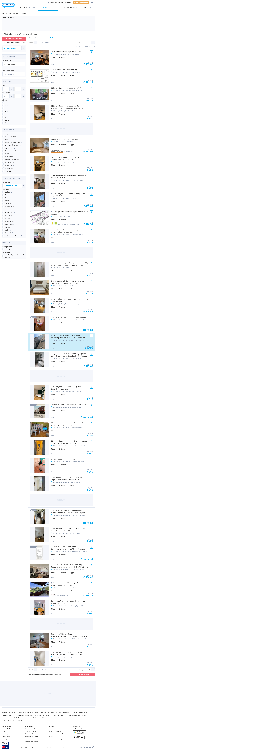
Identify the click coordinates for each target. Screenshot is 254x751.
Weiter (47, 42)
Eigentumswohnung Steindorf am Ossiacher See (38, 715)
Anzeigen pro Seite (82, 670)
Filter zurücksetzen (49, 38)
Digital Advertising (54, 729)
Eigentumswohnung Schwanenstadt (76, 715)
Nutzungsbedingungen (31, 734)
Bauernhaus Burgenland (62, 712)
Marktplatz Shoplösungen (56, 739)
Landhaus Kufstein (40, 718)
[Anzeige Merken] (91, 52)
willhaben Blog (6, 736)
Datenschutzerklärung (31, 741)
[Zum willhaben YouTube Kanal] (87, 747)
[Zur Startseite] (8, 6)
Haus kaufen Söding (74, 718)
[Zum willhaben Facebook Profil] (93, 747)
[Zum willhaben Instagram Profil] (81, 747)
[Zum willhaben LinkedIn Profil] (90, 747)
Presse (3, 731)
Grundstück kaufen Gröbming (79, 712)
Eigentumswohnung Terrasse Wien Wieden (13, 720)
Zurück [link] (31, 42)
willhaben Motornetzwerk (56, 734)
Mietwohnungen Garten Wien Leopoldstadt (42, 712)
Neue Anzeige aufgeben (81, 2)
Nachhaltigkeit (6, 734)
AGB (22, 747)
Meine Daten (28, 739)
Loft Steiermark (19, 715)
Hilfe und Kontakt (30, 729)
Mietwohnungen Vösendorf (9, 712)
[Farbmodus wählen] (92, 2)
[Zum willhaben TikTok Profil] (84, 747)
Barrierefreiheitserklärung (32, 736)
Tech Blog (4, 739)
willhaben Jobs (53, 736)
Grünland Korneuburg (8, 715)
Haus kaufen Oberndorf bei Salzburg (57, 718)
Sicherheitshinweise (30, 731)
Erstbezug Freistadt (23, 712)
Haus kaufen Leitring (59, 715)
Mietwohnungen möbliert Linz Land (24, 718)
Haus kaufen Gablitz (7, 718)
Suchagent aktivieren (15, 38)
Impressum (40, 747)
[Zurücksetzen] (23, 186)
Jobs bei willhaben (6, 729)
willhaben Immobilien (55, 731)
